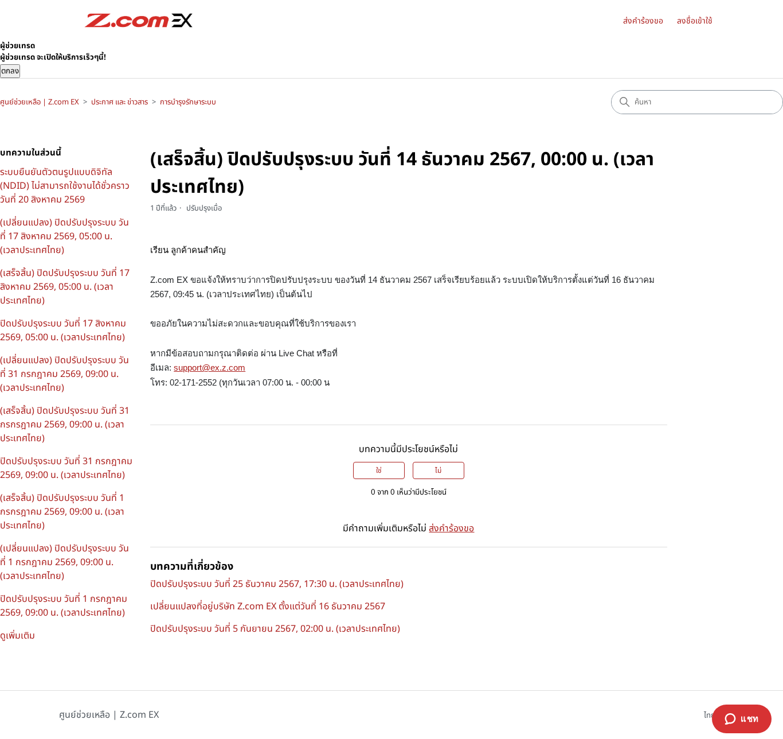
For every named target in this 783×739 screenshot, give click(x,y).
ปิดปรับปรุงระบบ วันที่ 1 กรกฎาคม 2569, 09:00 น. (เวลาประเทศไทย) (63, 606)
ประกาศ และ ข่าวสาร (119, 102)
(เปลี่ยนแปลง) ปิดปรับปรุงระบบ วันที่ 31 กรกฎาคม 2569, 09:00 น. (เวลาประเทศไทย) (64, 374)
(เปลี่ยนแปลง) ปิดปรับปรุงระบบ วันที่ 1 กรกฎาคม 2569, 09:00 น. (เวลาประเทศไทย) (64, 562)
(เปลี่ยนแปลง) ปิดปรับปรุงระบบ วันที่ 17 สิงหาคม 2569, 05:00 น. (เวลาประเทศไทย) (64, 236)
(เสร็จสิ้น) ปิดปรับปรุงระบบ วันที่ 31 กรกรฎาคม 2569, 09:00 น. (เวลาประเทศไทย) (65, 424)
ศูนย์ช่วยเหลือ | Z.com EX (39, 102)
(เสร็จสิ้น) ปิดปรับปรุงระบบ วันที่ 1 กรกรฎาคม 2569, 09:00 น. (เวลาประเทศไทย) (62, 511)
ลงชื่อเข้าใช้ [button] (694, 21)
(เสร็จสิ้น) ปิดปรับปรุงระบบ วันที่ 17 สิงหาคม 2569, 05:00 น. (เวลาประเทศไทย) (65, 287)
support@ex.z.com (209, 367)
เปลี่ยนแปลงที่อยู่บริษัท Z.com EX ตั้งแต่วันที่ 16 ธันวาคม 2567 (267, 606)
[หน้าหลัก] (138, 20)
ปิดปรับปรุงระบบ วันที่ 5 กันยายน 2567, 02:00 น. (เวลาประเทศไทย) (275, 629)
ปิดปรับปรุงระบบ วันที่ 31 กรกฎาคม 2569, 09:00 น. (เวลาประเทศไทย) (66, 468)
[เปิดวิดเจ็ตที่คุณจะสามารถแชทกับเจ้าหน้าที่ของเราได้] (742, 719)
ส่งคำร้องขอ (643, 21)
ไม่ (438, 470)
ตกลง (10, 71)
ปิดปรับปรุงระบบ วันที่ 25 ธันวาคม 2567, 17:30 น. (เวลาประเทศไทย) (277, 584)
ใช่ (379, 470)
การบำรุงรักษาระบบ (188, 102)
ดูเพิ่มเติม (17, 636)
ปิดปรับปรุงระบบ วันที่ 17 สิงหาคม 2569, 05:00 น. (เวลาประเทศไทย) (63, 330)
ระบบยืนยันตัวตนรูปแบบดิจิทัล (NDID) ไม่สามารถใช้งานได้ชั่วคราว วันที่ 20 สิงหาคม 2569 (65, 186)
